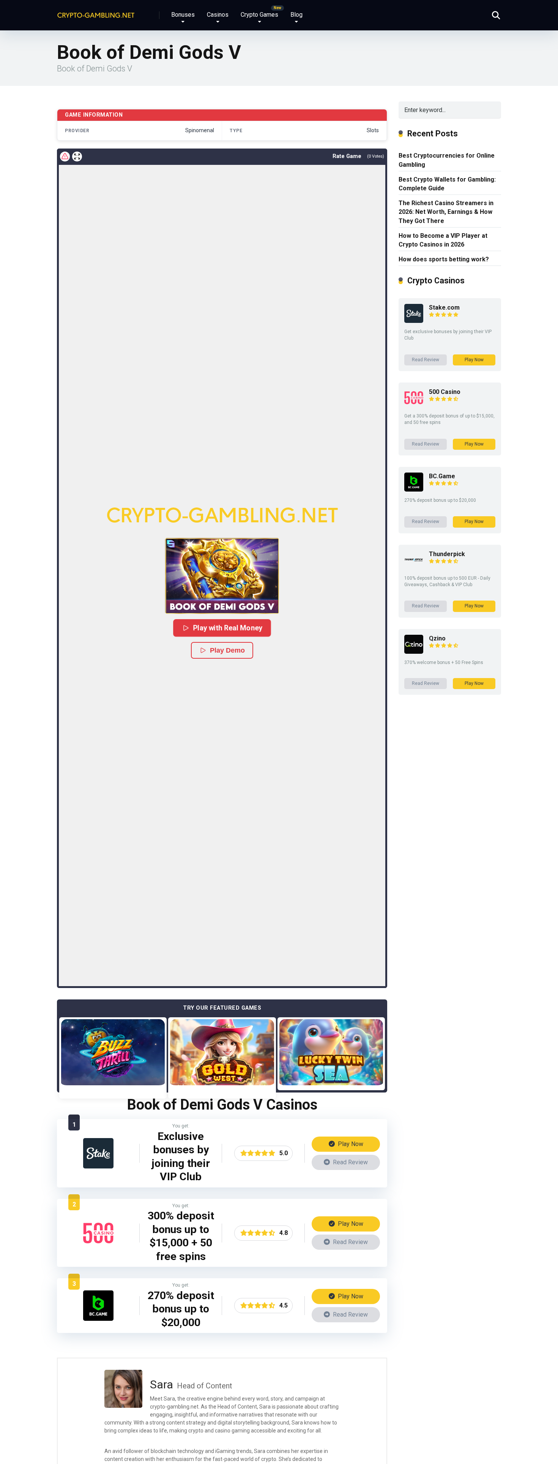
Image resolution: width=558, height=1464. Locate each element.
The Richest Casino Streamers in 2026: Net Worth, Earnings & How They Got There (446, 211)
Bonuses (183, 14)
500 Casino (444, 391)
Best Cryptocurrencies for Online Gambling (447, 160)
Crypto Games (259, 14)
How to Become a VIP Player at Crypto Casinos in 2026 (443, 240)
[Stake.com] (98, 1166)
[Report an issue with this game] (65, 156)
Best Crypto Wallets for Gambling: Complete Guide (447, 184)
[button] (222, 576)
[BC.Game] (98, 1318)
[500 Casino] (98, 1246)
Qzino (437, 638)
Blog (296, 14)
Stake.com (444, 307)
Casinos (218, 14)
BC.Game (442, 476)
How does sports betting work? (444, 259)
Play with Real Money (228, 627)
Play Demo (227, 650)
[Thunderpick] (413, 567)
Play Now (349, 1144)
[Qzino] (413, 651)
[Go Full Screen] (77, 156)
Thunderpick (447, 554)
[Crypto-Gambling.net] (96, 12)
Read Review (349, 1162)
